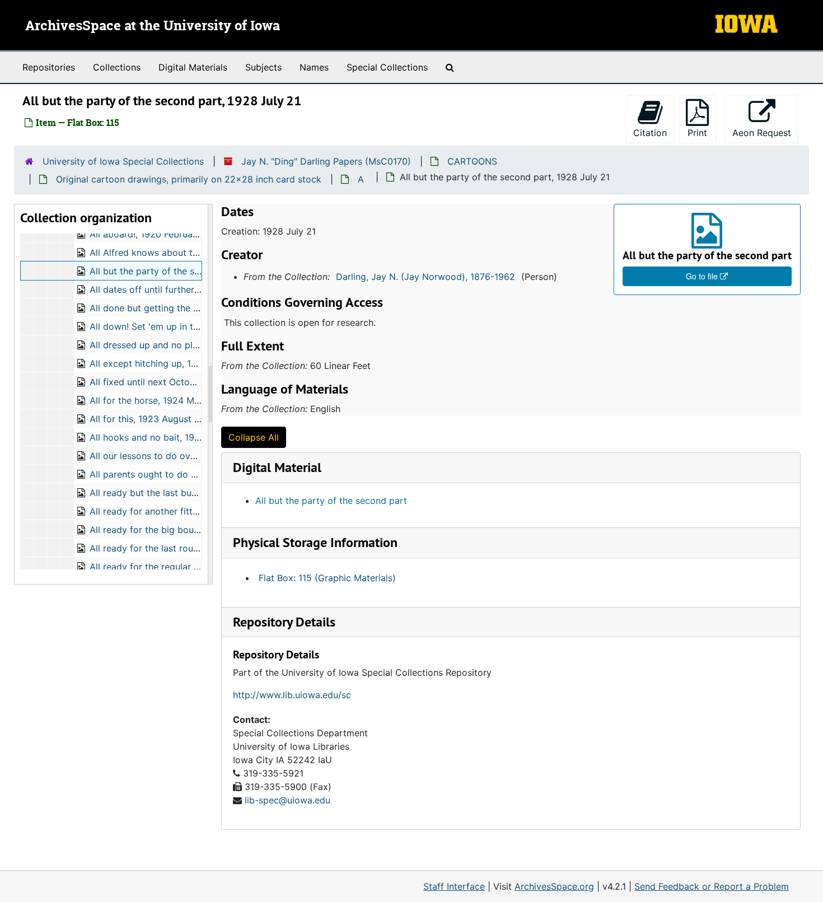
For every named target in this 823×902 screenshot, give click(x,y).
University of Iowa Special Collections (123, 161)
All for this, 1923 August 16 (147, 418)
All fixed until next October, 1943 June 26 (178, 381)
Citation (650, 132)
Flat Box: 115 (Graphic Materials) (327, 577)
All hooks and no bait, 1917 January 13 (171, 437)
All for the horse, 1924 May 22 (154, 400)
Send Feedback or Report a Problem (711, 886)
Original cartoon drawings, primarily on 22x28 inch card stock (188, 179)
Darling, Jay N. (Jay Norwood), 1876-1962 (425, 276)
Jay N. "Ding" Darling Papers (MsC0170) (326, 161)
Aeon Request (765, 132)
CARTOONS (472, 161)
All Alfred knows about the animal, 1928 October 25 (200, 252)
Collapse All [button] (253, 437)
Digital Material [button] (277, 467)
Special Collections (387, 67)
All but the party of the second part (331, 500)
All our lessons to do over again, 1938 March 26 (191, 455)
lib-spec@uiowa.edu (287, 800)
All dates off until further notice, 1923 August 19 (192, 289)
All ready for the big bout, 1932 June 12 (174, 529)
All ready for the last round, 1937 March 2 (178, 548)
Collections (117, 67)
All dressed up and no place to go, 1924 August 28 (198, 344)
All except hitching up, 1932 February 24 (175, 363)
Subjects (263, 67)
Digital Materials (192, 67)
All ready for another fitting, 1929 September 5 (189, 511)
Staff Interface (454, 886)
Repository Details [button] (284, 621)
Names (314, 67)
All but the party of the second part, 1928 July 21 (195, 271)
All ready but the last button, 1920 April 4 (177, 492)
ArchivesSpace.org (554, 886)
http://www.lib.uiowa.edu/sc (292, 694)
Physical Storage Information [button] (315, 542)
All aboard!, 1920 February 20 (152, 234)
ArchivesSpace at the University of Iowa (152, 26)
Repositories (48, 67)
